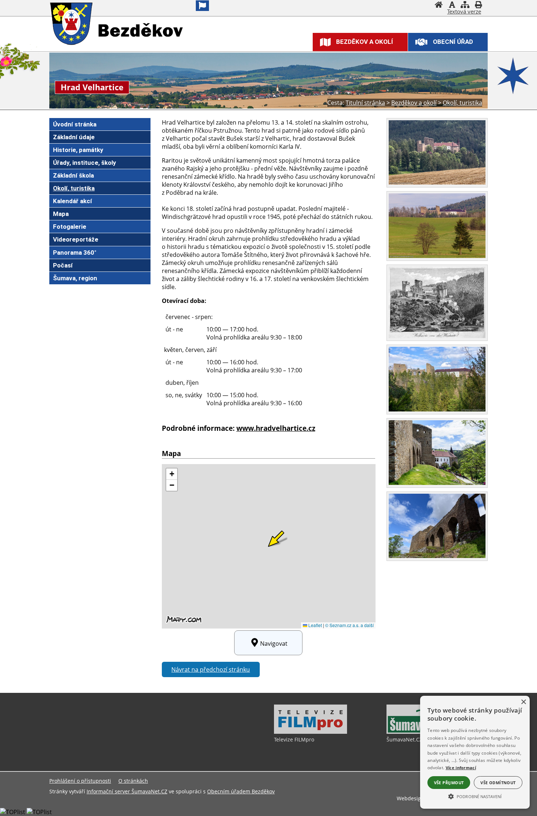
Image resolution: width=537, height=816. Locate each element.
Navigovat (273, 643)
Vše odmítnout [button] (497, 782)
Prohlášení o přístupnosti (80, 780)
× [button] (523, 702)
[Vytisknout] (478, 5)
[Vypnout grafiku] (452, 5)
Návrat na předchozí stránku (210, 669)
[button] (474, 796)
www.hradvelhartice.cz (275, 428)
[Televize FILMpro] (310, 732)
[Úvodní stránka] (438, 5)
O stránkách (133, 780)
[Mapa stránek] (465, 5)
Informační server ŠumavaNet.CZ (127, 791)
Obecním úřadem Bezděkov (241, 791)
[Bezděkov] (72, 24)
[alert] (475, 752)
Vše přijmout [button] (449, 782)
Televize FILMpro (294, 739)
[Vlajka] (202, 5)
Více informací (461, 767)
